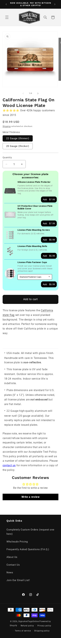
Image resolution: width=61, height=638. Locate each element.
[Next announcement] (54, 4)
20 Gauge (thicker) (17, 146)
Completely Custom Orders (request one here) (30, 531)
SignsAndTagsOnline (28, 621)
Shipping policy (41, 631)
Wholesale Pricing (17, 541)
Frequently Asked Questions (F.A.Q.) (28, 549)
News (10, 572)
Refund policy (27, 626)
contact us (9, 465)
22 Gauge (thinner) (17, 138)
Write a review (30, 496)
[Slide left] (23, 93)
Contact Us (13, 564)
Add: (49, 199)
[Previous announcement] (6, 4)
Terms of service (23, 631)
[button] (7, 17)
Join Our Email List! (18, 580)
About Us (12, 557)
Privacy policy (44, 626)
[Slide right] (37, 93)
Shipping (7, 126)
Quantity (7, 157)
